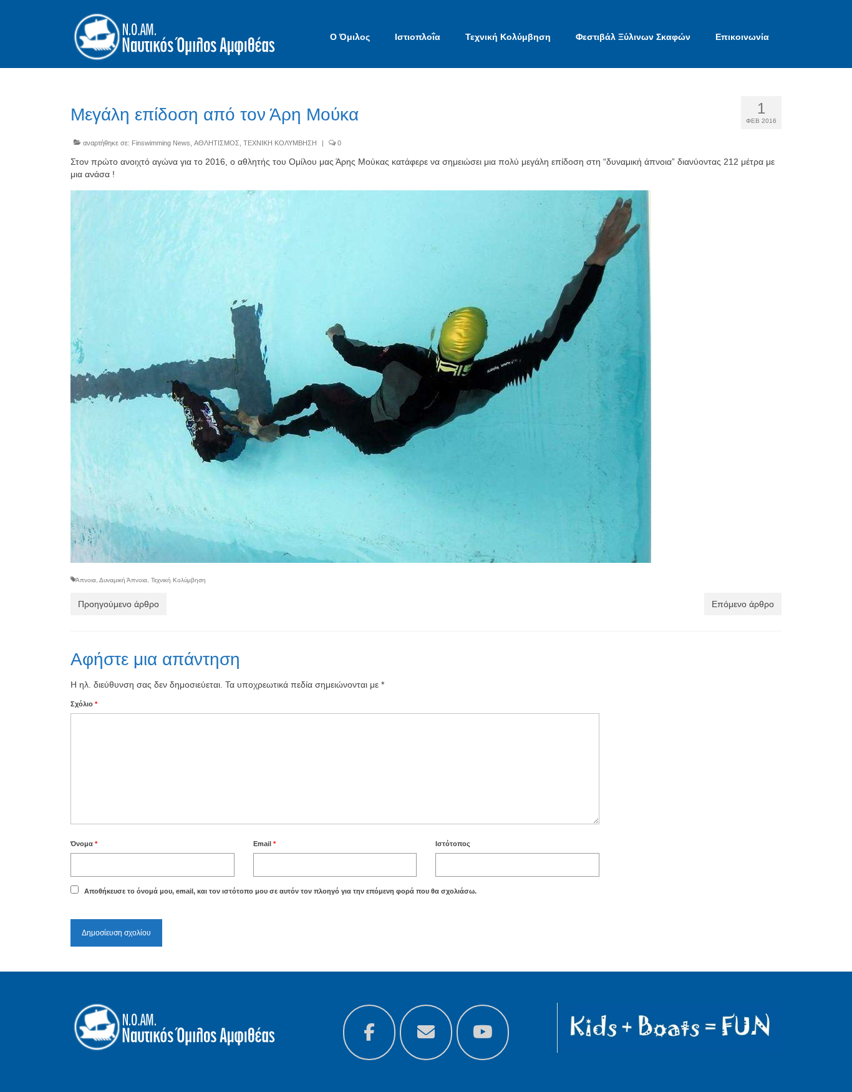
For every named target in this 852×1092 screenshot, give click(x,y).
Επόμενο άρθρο (743, 604)
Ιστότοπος (452, 843)
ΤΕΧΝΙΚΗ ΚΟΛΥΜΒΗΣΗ (280, 143)
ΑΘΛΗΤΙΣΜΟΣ (217, 143)
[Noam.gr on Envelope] (426, 1032)
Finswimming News (161, 143)
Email (264, 843)
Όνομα (83, 843)
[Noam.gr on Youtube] (483, 1032)
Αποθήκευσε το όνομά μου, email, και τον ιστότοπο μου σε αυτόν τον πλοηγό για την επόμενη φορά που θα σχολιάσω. (280, 891)
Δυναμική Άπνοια (123, 580)
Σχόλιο (83, 704)
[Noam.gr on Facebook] (369, 1032)
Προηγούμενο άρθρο (118, 604)
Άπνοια (85, 580)
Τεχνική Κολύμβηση (178, 580)
